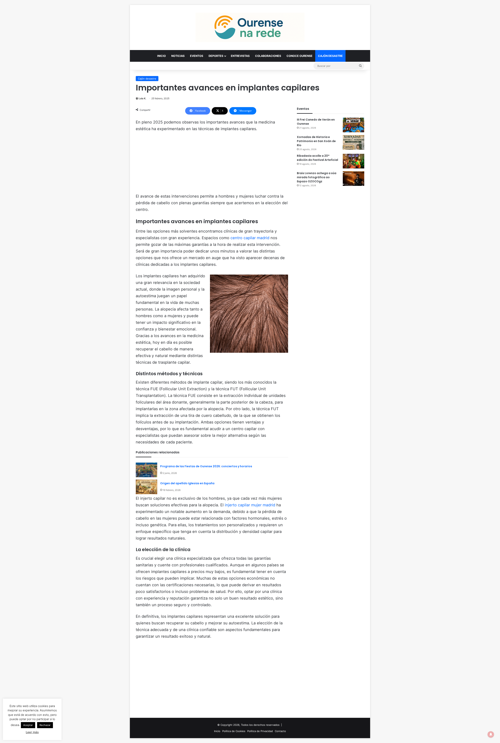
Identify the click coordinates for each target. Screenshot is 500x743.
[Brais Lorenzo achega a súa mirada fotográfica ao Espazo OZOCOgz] (353, 178)
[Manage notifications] (491, 734)
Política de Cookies (233, 731)
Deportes (216, 55)
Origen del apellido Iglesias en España (187, 483)
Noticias (178, 55)
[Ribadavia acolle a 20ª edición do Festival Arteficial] (353, 161)
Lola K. (142, 98)
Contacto (280, 731)
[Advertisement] (212, 164)
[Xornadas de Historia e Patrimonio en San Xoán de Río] (353, 142)
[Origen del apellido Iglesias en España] (146, 487)
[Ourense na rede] (250, 27)
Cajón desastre (330, 55)
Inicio (161, 55)
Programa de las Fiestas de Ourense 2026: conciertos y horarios (206, 466)
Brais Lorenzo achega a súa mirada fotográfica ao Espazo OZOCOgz (316, 177)
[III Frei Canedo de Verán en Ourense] (353, 125)
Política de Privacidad (260, 731)
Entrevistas (240, 55)
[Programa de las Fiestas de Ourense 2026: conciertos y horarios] (146, 470)
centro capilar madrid (249, 237)
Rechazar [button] (45, 725)
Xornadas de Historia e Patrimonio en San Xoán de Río (316, 141)
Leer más (32, 732)
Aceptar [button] (28, 725)
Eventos (196, 55)
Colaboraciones (268, 55)
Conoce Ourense (299, 55)
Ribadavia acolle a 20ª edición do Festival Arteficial (317, 158)
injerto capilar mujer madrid (250, 505)
